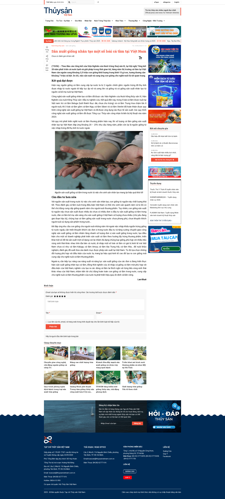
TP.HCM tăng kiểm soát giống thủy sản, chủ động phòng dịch (107, 389)
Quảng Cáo (167, 451)
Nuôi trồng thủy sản (102, 21)
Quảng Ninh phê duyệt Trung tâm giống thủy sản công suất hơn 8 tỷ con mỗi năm (82, 389)
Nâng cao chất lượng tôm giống (81, 363)
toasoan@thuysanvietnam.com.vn (62, 473)
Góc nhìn (78, 21)
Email (99, 313)
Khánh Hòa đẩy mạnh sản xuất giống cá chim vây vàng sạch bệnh (108, 365)
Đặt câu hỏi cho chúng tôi (163, 160)
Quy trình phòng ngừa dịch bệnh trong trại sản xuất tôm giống (55, 389)
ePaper (156, 2)
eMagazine (166, 2)
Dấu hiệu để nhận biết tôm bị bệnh (164, 136)
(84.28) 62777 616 (60, 477)
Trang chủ (49, 21)
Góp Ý (165, 454)
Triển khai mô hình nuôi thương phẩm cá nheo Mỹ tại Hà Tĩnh (134, 365)
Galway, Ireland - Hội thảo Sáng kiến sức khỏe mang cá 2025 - (114, 41)
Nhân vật (88, 21)
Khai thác (119, 21)
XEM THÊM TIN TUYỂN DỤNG (160, 221)
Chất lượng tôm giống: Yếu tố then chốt (132, 387)
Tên (48, 313)
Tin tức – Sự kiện (63, 21)
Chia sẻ (47, 60)
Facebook (167, 456)
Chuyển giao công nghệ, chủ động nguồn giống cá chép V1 (55, 365)
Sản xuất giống (70, 46)
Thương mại (133, 21)
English (176, 2)
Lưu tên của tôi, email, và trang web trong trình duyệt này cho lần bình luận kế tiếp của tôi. (84, 322)
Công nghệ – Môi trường (152, 21)
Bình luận (47, 69)
